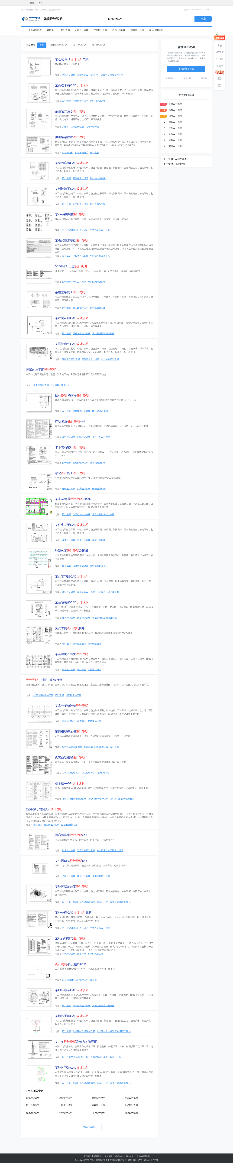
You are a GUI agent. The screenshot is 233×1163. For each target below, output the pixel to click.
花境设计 (51, 30)
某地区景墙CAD (72, 1016)
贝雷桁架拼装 (81, 152)
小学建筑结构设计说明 (103, 514)
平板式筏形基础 (80, 256)
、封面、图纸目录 (44, 680)
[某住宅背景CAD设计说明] (39, 532)
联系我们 (98, 1156)
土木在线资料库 (28, 10)
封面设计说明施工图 (43, 695)
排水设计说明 (68, 850)
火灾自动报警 (70, 757)
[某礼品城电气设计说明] (39, 946)
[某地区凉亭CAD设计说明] (39, 997)
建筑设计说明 (84, 876)
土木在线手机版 (143, 1156)
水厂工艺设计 (79, 282)
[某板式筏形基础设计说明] (39, 248)
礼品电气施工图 (95, 954)
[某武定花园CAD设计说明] (39, 325)
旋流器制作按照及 (44, 809)
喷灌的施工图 (41, 369)
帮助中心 (119, 1156)
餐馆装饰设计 (94, 721)
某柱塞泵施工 (70, 292)
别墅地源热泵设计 (99, 566)
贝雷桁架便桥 (70, 137)
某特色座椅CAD (72, 163)
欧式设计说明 (131, 1105)
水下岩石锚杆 (70, 447)
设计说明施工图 (98, 204)
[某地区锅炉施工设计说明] (39, 894)
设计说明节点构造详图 (73, 1057)
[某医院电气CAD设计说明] (39, 351)
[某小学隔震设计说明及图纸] (39, 506)
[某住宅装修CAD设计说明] (39, 610)
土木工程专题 (42, 10)
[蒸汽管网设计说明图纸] (39, 635)
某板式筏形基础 (71, 240)
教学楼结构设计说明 (98, 798)
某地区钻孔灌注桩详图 (84, 902)
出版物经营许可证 (150, 1160)
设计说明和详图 (94, 1057)
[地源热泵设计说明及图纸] (39, 558)
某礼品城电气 (70, 938)
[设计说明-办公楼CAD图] (39, 971)
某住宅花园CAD (72, 576)
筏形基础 (66, 256)
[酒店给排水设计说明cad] (39, 842)
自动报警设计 (103, 773)
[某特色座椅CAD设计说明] (39, 170)
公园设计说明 (119, 30)
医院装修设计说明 (90, 359)
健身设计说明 (98, 1105)
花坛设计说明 (175, 134)
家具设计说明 (175, 140)
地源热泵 (66, 566)
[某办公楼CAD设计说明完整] (39, 920)
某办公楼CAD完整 (73, 912)
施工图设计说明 (80, 204)
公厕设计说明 (65, 1105)
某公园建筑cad (71, 860)
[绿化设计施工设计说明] (39, 480)
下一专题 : (168, 163)
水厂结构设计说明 (97, 282)
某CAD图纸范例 (72, 59)
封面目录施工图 (73, 695)
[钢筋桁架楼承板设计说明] (39, 739)
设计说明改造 (32, 1105)
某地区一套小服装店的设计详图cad (114, 902)
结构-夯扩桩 (72, 395)
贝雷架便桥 (67, 152)
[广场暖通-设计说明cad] (39, 429)
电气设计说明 (68, 954)
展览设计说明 (68, 669)
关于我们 (87, 1156)
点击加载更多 (89, 1126)
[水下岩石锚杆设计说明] (39, 454)
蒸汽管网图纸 (70, 628)
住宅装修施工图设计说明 (104, 618)
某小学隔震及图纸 (73, 499)
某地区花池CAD (72, 1067)
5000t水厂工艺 (71, 266)
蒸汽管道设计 (94, 643)
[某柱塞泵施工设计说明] (39, 299)
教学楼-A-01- (69, 783)
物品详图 (81, 669)
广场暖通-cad (70, 421)
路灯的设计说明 (98, 101)
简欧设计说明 (98, 1098)
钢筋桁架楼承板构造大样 (96, 747)
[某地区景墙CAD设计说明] (39, 1023)
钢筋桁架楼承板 (71, 731)
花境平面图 (181, 159)
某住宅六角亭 (70, 111)
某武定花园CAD (72, 318)
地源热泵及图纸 (71, 550)
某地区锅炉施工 (71, 886)
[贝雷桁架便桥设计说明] (39, 144)
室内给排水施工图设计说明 (110, 850)
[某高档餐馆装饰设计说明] (39, 713)
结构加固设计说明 (82, 411)
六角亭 (65, 126)
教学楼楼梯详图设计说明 (74, 798)
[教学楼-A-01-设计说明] (39, 790)
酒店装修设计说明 (86, 850)
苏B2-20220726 (135, 1160)
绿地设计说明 (32, 1112)
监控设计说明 (65, 1098)
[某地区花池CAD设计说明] (39, 1075)
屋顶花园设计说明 (82, 333)
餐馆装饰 (81, 721)
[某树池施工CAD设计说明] (39, 196)
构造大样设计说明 (112, 1057)
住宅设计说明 (77, 126)
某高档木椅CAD (72, 85)
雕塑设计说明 (99, 488)
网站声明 (108, 1156)
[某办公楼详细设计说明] (39, 222)
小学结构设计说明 (82, 514)
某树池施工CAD (72, 188)
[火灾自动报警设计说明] (39, 765)
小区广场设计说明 (101, 437)
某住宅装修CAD (72, 602)
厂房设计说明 (100, 30)
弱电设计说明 (65, 1112)
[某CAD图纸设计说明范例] (39, 67)
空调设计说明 (131, 1098)
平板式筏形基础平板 (100, 256)
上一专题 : (168, 159)
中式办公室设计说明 (100, 230)
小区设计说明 (81, 30)
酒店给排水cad (71, 835)
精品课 (219, 65)
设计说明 (65, 30)
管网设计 (66, 643)
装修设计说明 (156, 30)
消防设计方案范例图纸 (112, 75)
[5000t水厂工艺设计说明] (39, 274)
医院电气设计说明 (71, 359)
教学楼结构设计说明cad (122, 798)
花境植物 (180, 163)
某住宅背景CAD (72, 524)
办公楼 (93, 979)
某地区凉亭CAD (72, 990)
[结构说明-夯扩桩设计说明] (39, 403)
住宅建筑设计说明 (101, 876)
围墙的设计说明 (80, 101)
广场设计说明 (84, 437)
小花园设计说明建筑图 (103, 333)
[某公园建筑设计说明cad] (39, 868)
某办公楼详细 (70, 214)
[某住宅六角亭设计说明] (39, 118)
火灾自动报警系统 (71, 773)
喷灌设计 (65, 385)
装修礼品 (81, 954)
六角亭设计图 (92, 126)
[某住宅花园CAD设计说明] (39, 584)
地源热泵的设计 (80, 566)
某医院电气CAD (72, 344)
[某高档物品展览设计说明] (39, 661)
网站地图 (129, 1156)
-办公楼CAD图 (71, 964)
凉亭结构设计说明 (82, 1005)
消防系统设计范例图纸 (88, 75)
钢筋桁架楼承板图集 (72, 747)
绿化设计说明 (68, 488)
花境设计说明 (54, 10)
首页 (32, 3)
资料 (40, 3)
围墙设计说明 (175, 116)
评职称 (219, 59)
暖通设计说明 (68, 437)
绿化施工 (70, 473)
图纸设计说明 (137, 30)
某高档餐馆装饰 (71, 705)
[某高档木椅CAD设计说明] (39, 93)
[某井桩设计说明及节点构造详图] (39, 1049)
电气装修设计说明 (110, 359)
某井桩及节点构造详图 (76, 1041)
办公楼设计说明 (70, 230)
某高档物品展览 (71, 654)
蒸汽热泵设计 (79, 643)
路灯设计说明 (175, 110)
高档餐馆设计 (68, 721)
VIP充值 (220, 52)
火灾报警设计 (88, 773)
